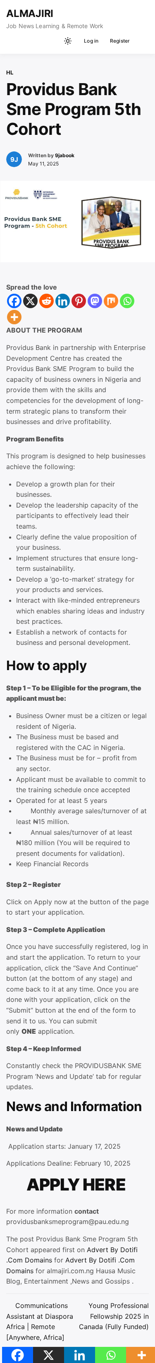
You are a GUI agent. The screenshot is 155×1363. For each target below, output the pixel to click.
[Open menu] (141, 41)
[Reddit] (46, 301)
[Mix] (111, 301)
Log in (91, 41)
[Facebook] (14, 301)
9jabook (64, 155)
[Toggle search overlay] (53, 41)
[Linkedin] (62, 301)
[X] (30, 301)
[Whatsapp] (127, 301)
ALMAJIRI (29, 13)
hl (9, 72)
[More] (14, 317)
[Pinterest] (79, 301)
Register (120, 41)
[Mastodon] (95, 301)
